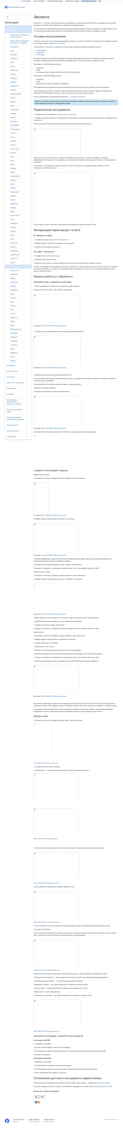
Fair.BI (12, 184)
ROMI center (14, 70)
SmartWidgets (14, 125)
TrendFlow (13, 345)
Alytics (12, 325)
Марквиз (13, 180)
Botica (12, 302)
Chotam (12, 200)
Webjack (13, 207)
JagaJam (13, 102)
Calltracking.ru (15, 129)
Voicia (12, 160)
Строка (12, 357)
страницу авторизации (52, 256)
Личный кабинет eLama (55, 1)
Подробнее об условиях (57, 43)
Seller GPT (13, 258)
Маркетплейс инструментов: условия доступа (19, 36)
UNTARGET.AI (15, 176)
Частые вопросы (39, 1)
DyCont (12, 66)
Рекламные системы (72, 1)
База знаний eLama (16, 7)
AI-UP (12, 239)
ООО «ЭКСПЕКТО (47, 326)
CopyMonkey (14, 109)
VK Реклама (40, 55)
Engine (12, 349)
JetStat (12, 105)
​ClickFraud (13, 58)
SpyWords (13, 78)
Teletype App (14, 192)
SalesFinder (14, 204)
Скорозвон (13, 341)
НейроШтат (14, 223)
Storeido (13, 298)
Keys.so (12, 137)
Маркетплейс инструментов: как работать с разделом (19, 42)
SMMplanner (14, 86)
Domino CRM (14, 215)
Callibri (12, 172)
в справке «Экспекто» (78, 96)
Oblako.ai (13, 247)
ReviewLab (14, 243)
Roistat (12, 262)
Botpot (12, 294)
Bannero (13, 153)
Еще (100, 1)
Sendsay (13, 168)
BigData (12, 278)
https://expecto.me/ (60, 326)
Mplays (12, 211)
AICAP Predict (15, 255)
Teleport (12, 306)
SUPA (12, 62)
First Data (13, 141)
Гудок (12, 156)
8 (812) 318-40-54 (34, 1119)
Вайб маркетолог (16, 329)
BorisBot (13, 74)
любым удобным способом (103, 1086)
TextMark (13, 113)
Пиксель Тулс (14, 270)
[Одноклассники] (38, 1102)
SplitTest (13, 286)
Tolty (11, 309)
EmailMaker (14, 290)
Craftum (12, 117)
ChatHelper (14, 333)
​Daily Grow (13, 121)
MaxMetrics (14, 353)
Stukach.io (13, 317)
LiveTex (12, 133)
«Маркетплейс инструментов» (66, 114)
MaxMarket (13, 337)
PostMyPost (14, 274)
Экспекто (13, 266)
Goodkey (13, 196)
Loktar (12, 51)
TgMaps (12, 188)
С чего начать (26, 1)
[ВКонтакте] (36, 1102)
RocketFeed (14, 251)
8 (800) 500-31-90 (49, 1119)
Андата (12, 98)
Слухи (12, 235)
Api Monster (14, 282)
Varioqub (13, 227)
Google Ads (40, 52)
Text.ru (12, 219)
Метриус (13, 360)
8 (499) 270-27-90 (19, 1119)
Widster (12, 321)
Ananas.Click (14, 149)
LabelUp (13, 231)
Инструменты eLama (89, 1)
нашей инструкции (103, 1083)
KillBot (12, 164)
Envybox (13, 90)
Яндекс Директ (41, 50)
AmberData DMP (15, 94)
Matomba (13, 82)
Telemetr (13, 145)
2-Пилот (13, 313)
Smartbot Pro (14, 47)
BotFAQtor (13, 54)
